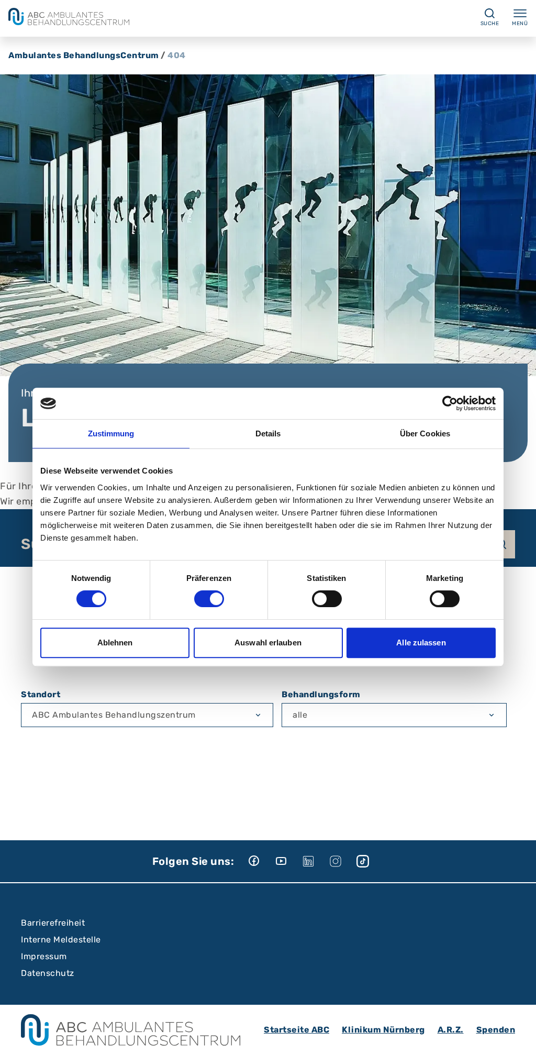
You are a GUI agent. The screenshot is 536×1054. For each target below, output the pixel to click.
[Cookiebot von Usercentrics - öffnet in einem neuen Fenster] (450, 403)
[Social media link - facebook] (261, 861)
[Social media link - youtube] (288, 861)
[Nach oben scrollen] (518, 1036)
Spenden (496, 1030)
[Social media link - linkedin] (315, 861)
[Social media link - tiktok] (370, 861)
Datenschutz (47, 973)
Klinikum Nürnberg (383, 1030)
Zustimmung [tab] (111, 433)
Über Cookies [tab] (425, 433)
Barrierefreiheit (53, 923)
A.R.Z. (451, 1030)
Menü (520, 23)
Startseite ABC (296, 1030)
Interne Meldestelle (61, 940)
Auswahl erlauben (268, 642)
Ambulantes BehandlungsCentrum (83, 55)
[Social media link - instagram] (342, 861)
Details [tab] (268, 433)
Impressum (44, 956)
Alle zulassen (420, 642)
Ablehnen (115, 642)
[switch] (209, 598)
